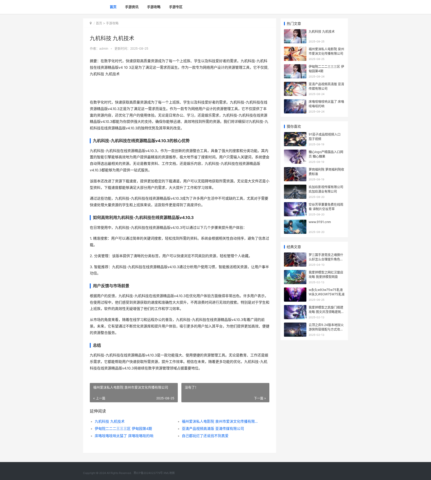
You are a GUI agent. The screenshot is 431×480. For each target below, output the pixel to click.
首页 (113, 7)
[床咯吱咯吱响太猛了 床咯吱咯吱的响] (295, 102)
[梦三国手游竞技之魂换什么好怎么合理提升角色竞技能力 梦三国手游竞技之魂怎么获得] (295, 255)
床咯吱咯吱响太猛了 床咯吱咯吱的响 (124, 436)
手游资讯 (132, 7)
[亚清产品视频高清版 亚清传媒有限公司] (295, 84)
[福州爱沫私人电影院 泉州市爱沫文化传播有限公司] (295, 49)
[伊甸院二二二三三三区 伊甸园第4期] (295, 67)
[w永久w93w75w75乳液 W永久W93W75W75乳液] (295, 290)
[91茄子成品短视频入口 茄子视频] (295, 135)
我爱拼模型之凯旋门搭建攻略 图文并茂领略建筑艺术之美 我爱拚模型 (326, 311)
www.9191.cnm (320, 222)
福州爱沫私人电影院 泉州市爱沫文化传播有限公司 (221, 421)
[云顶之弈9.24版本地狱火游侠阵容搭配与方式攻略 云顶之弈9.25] (295, 325)
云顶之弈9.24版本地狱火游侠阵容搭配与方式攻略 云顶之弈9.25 (326, 329)
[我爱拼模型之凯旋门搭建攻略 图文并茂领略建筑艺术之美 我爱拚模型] (295, 308)
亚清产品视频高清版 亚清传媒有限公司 (213, 428)
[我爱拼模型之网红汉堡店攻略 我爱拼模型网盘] (295, 273)
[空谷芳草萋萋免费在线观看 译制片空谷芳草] (295, 205)
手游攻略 (154, 7)
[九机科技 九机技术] (295, 32)
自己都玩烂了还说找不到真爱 (205, 436)
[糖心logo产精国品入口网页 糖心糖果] (295, 152)
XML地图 (169, 473)
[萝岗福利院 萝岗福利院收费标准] (295, 170)
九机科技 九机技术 (110, 421)
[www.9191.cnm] (295, 222)
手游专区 (176, 7)
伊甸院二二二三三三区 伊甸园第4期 (123, 428)
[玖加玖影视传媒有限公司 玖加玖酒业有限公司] (295, 187)
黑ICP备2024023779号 (148, 473)
